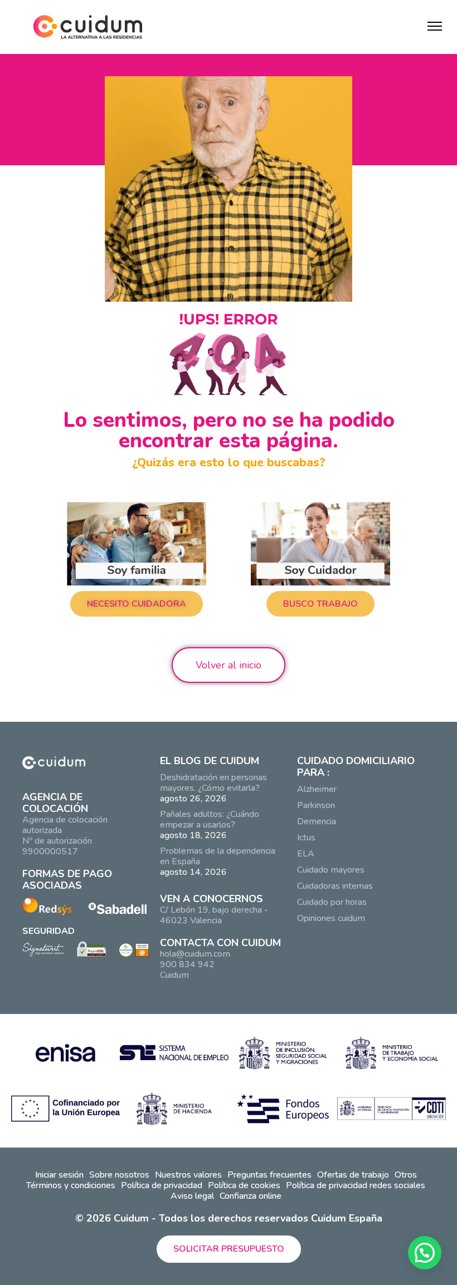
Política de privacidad (161, 1185)
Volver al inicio (228, 665)
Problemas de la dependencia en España (217, 856)
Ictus (306, 837)
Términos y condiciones (70, 1185)
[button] (136, 604)
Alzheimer (317, 789)
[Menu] (435, 26)
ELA (305, 854)
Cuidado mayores (330, 870)
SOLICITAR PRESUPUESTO (228, 1249)
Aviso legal (192, 1196)
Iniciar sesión (59, 1175)
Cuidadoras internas (335, 886)
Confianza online (250, 1196)
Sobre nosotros (119, 1175)
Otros (406, 1175)
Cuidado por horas (332, 902)
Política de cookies (244, 1185)
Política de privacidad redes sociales (355, 1185)
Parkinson (316, 805)
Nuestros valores (188, 1175)
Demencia (316, 821)
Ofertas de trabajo (353, 1175)
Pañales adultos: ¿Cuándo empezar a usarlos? (209, 819)
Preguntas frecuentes (269, 1175)
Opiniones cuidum (331, 918)
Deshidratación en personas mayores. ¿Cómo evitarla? (213, 782)
